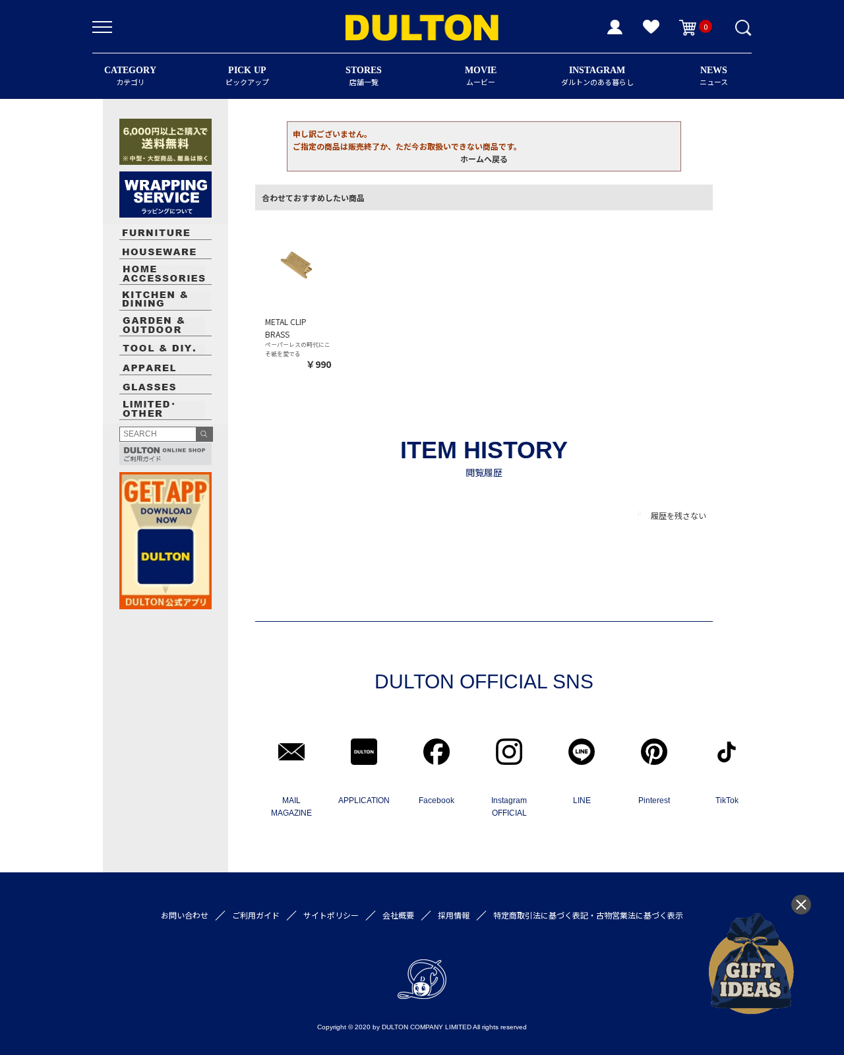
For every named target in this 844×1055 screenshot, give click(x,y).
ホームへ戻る (484, 158)
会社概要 (398, 914)
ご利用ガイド (256, 914)
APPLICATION (364, 800)
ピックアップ (247, 76)
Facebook (436, 800)
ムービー (481, 76)
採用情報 (453, 914)
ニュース (714, 76)
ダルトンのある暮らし (597, 76)
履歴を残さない (678, 515)
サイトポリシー (331, 914)
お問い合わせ (184, 914)
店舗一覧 (364, 76)
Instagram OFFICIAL (509, 807)
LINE (582, 800)
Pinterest (654, 800)
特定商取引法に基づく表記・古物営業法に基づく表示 (588, 914)
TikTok (726, 800)
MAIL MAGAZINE (291, 807)
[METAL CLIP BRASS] (298, 261)
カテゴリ (130, 76)
